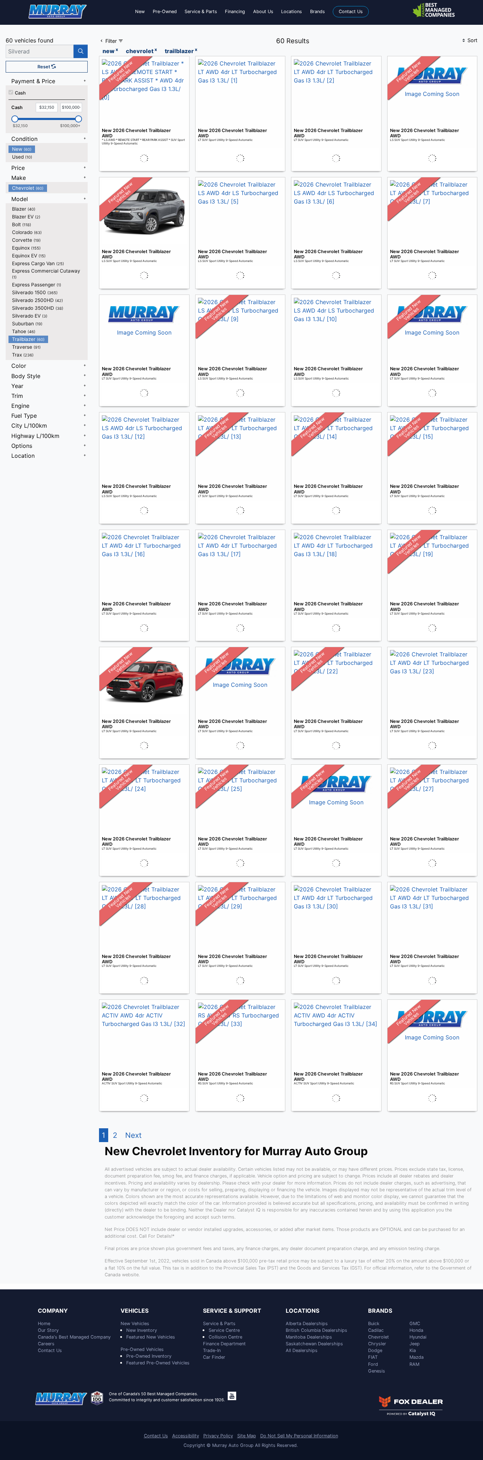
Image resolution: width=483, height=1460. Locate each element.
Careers (46, 1343)
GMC (414, 1323)
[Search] (81, 51)
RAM (414, 1364)
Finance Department (224, 1343)
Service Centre (224, 1330)
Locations (302, 1311)
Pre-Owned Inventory (148, 1356)
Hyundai (417, 1337)
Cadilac (376, 1330)
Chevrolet (378, 1337)
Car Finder (214, 1357)
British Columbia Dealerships (316, 1330)
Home (44, 1323)
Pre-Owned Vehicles (142, 1349)
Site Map (246, 1435)
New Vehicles (135, 1323)
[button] (140, 11)
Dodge (375, 1350)
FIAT (373, 1357)
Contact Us (50, 1350)
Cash (20, 93)
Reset (44, 66)
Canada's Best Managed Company (74, 1337)
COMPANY (53, 1311)
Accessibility (185, 1435)
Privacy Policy (218, 1435)
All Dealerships (302, 1350)
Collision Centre (225, 1337)
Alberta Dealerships (307, 1323)
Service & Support (232, 1311)
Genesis (376, 1371)
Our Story (48, 1330)
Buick (373, 1323)
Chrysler (377, 1343)
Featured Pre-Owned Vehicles (158, 1362)
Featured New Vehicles (150, 1337)
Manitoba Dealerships (309, 1337)
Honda (416, 1330)
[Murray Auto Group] (58, 11)
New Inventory (141, 1330)
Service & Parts (219, 1323)
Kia (412, 1350)
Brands (380, 1311)
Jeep (414, 1343)
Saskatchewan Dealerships (314, 1343)
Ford (373, 1364)
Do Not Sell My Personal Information (299, 1435)
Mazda (416, 1357)
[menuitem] (48, 149)
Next (133, 1135)
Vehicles (135, 1311)
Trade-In (212, 1350)
